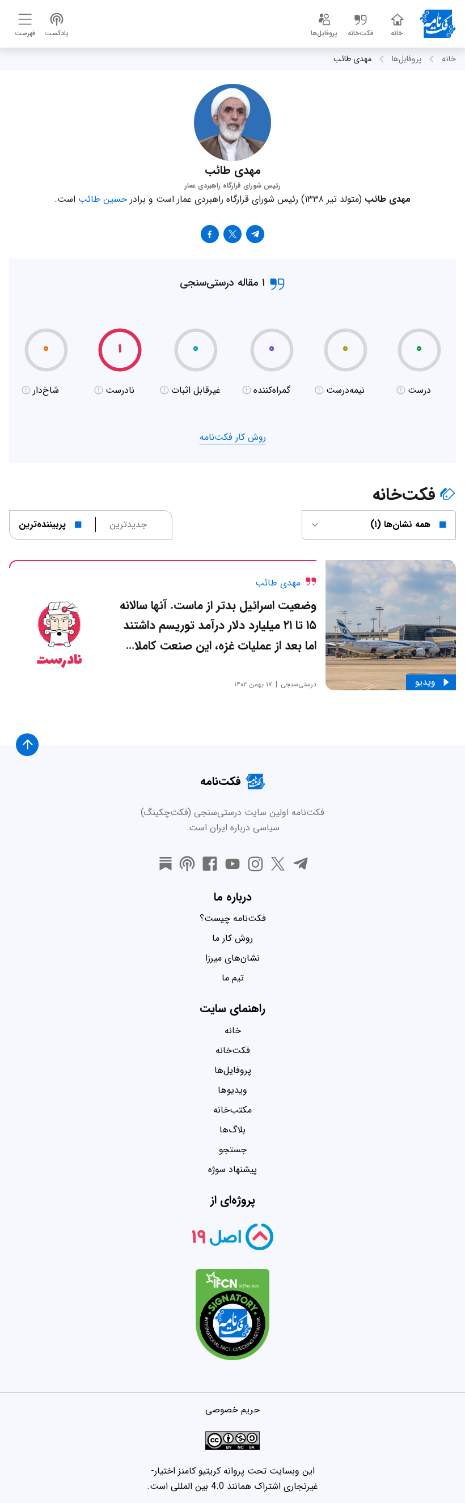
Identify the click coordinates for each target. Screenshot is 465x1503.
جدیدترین (128, 524)
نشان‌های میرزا (232, 958)
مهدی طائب (352, 59)
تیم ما (233, 978)
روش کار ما (232, 938)
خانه (449, 59)
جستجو (233, 1150)
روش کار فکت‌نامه (233, 437)
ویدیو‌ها (232, 1090)
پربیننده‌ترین (42, 524)
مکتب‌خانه (232, 1110)
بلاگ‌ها (232, 1130)
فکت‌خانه (232, 1050)
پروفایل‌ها (406, 59)
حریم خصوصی (232, 1410)
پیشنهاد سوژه (232, 1169)
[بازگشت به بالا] (27, 744)
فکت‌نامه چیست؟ (233, 918)
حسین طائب (102, 199)
